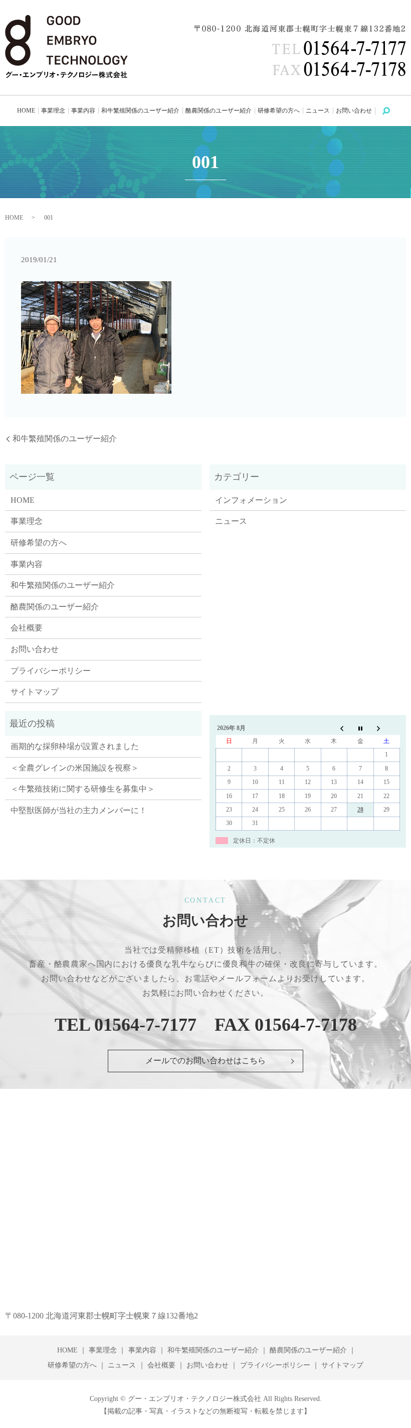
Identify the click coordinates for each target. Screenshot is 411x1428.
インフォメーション (251, 500)
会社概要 (27, 627)
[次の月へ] (386, 728)
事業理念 (53, 110)
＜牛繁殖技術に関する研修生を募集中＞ (83, 789)
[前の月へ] (334, 728)
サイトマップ (35, 691)
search (391, 110)
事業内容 (83, 110)
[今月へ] (360, 728)
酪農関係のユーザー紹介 (218, 110)
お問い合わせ (354, 110)
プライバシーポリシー (51, 670)
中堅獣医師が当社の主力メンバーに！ (79, 810)
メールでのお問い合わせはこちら (205, 1060)
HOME (26, 110)
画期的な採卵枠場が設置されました (75, 746)
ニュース (318, 110)
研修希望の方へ (279, 110)
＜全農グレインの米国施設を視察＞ (75, 768)
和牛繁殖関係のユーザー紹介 (140, 110)
